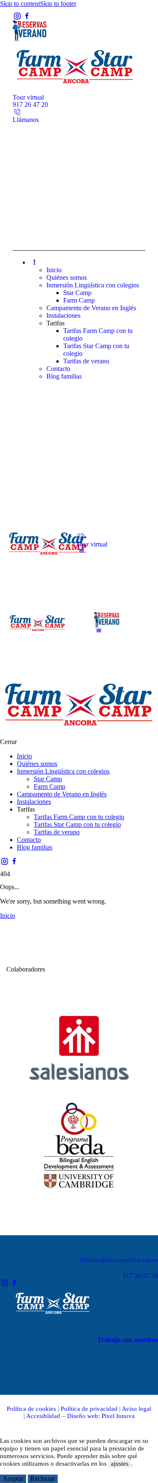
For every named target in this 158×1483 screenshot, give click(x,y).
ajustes (120, 1463)
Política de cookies (31, 1408)
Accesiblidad (43, 1416)
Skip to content (20, 3)
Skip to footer (58, 3)
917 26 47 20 (140, 1275)
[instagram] (17, 16)
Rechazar (42, 1478)
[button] (81, 551)
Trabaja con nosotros (127, 1339)
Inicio (7, 915)
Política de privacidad (89, 1408)
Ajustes (72, 1478)
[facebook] (26, 16)
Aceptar (13, 1478)
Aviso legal (136, 1408)
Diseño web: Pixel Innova (101, 1416)
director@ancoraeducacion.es (119, 1259)
